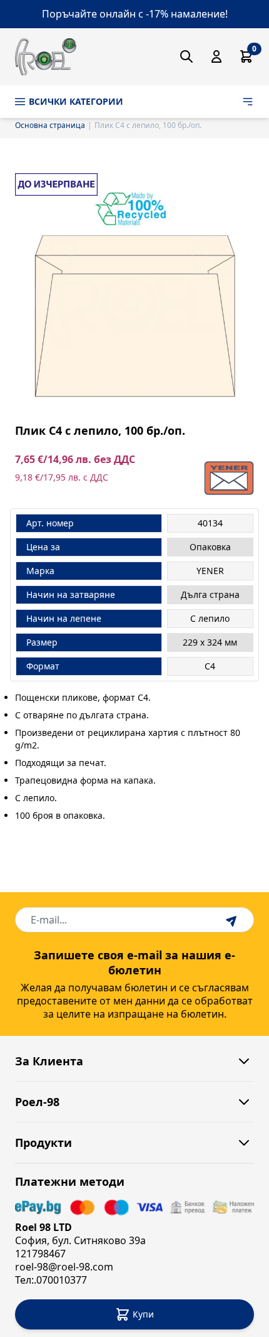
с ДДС (95, 477)
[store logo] (45, 56)
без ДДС (114, 459)
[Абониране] (232, 920)
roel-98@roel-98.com (64, 1267)
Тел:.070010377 (51, 1280)
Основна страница (50, 125)
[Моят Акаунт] (216, 56)
